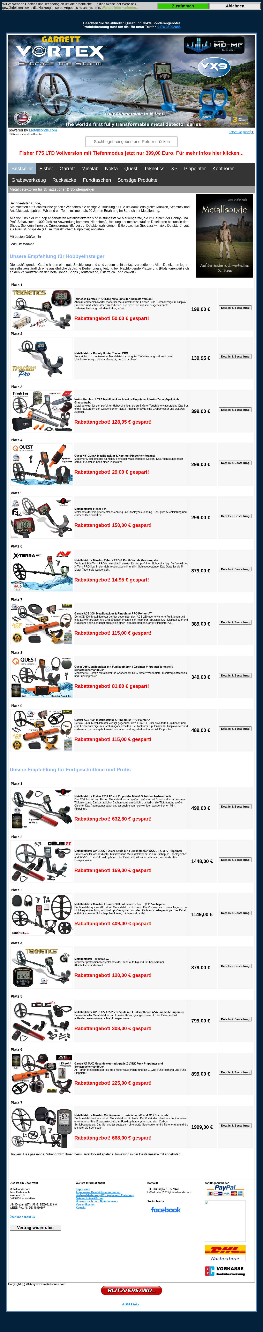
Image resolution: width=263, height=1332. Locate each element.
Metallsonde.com (43, 130)
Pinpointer (195, 168)
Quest (130, 168)
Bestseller (22, 168)
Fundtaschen (97, 180)
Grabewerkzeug (29, 180)
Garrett (67, 168)
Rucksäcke (64, 180)
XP (174, 168)
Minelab (90, 168)
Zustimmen (183, 6)
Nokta (111, 168)
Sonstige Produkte (137, 180)
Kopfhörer (223, 168)
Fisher (46, 168)
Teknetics (154, 168)
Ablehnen (235, 6)
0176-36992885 (169, 27)
